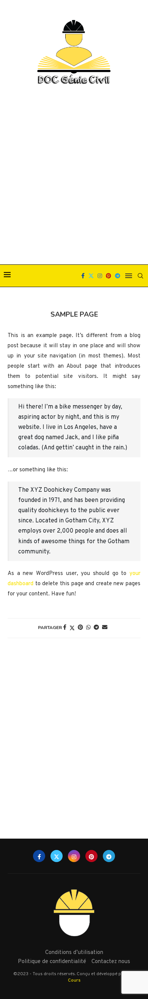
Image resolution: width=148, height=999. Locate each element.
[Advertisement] (74, 175)
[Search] (140, 276)
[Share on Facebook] (64, 628)
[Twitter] (91, 276)
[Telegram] (117, 276)
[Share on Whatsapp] (88, 628)
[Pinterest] (108, 276)
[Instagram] (100, 276)
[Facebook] (83, 276)
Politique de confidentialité (52, 961)
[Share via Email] (104, 628)
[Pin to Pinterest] (80, 628)
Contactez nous (110, 961)
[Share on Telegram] (96, 628)
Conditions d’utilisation (74, 952)
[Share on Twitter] (72, 628)
